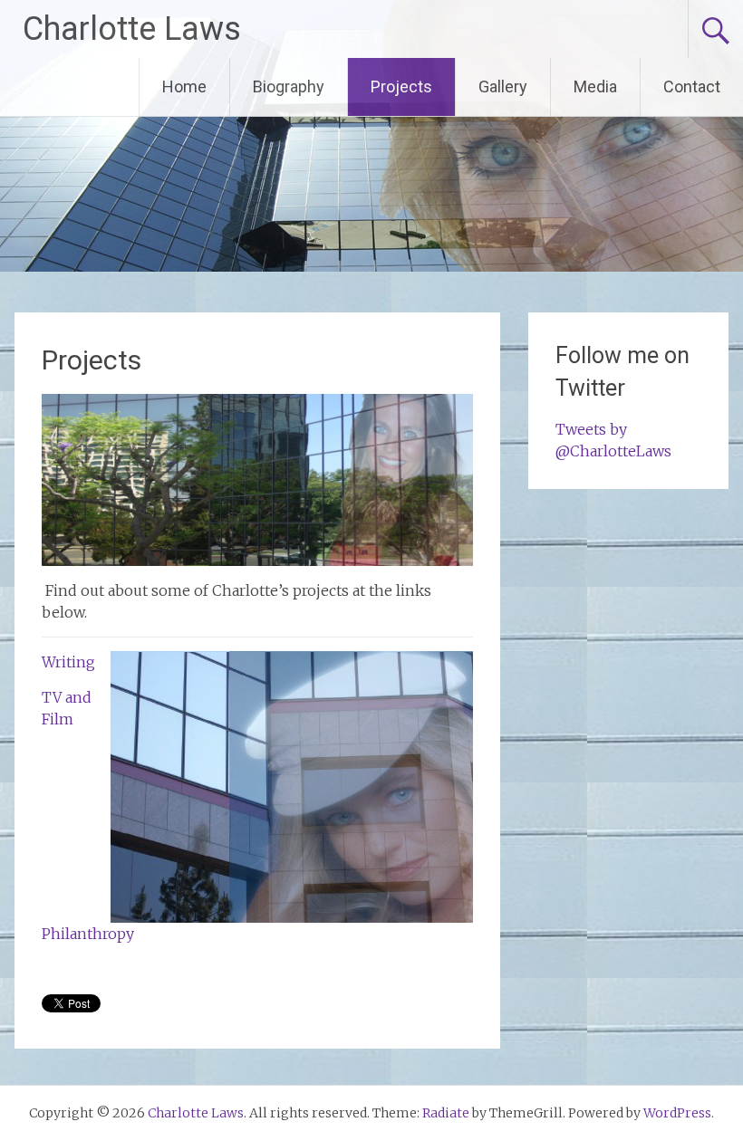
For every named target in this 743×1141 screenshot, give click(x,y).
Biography (288, 86)
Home (184, 86)
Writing (68, 662)
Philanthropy (88, 934)
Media (595, 86)
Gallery (502, 86)
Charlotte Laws (132, 29)
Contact (691, 86)
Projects (401, 86)
